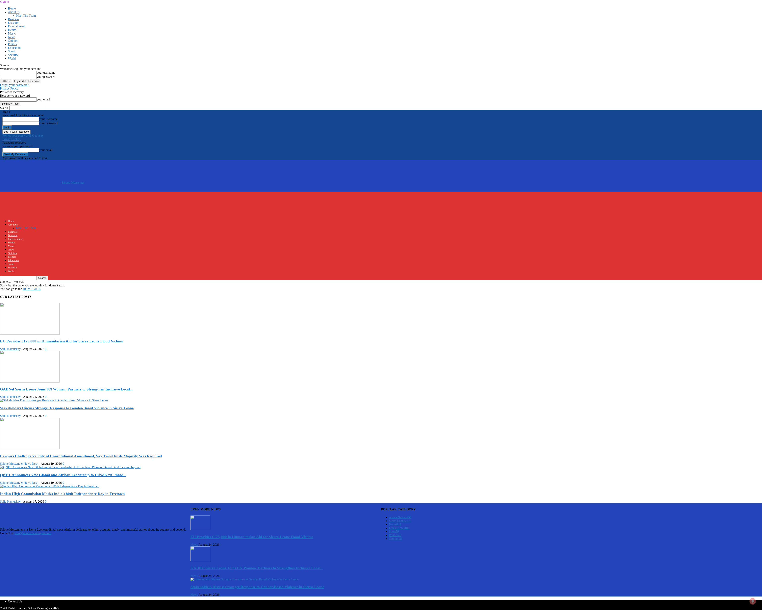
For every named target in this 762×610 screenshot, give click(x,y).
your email (43, 99)
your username (46, 72)
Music (12, 33)
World (12, 58)
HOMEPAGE (32, 289)
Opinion (13, 40)
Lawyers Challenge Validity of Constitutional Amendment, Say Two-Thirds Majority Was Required (81, 456)
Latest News (399, 528)
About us (13, 12)
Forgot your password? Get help (22, 135)
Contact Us (15, 601)
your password (46, 76)
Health (12, 30)
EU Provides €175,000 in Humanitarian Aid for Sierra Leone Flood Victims (61, 341)
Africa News (400, 517)
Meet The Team (26, 15)
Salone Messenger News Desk (19, 463)
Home (12, 8)
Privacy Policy (9, 88)
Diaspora (13, 22)
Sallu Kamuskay (10, 349)
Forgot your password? (14, 85)
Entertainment (16, 26)
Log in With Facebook (26, 81)
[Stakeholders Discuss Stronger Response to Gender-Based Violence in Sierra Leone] (54, 400)
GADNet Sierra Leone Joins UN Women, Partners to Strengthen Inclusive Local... (66, 389)
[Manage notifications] (752, 601)
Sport (11, 51)
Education (14, 47)
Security (13, 55)
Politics (12, 44)
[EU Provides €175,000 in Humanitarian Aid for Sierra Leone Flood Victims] (30, 333)
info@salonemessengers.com (33, 533)
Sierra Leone (400, 520)
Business (13, 19)
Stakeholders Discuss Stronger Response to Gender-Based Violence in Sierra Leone (67, 408)
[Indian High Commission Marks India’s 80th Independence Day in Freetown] (49, 486)
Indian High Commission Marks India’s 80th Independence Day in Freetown (62, 494)
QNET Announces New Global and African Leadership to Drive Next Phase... (63, 475)
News (11, 37)
